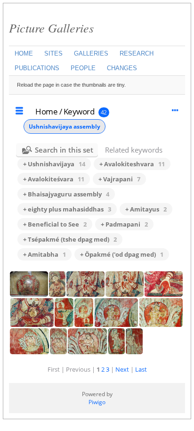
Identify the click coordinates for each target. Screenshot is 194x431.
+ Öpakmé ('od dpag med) (121, 254)
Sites (53, 53)
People (83, 68)
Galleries (91, 53)
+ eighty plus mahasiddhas (67, 209)
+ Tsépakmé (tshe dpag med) (70, 239)
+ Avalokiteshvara (132, 164)
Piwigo (97, 402)
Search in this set (64, 150)
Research (137, 53)
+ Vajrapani (119, 179)
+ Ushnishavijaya (54, 164)
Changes (122, 68)
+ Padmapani (124, 224)
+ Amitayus (146, 209)
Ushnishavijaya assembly (64, 126)
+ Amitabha (44, 254)
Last (141, 369)
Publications (37, 68)
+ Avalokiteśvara (53, 179)
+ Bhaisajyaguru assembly (66, 194)
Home (24, 53)
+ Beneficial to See (55, 224)
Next (122, 369)
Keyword (79, 111)
